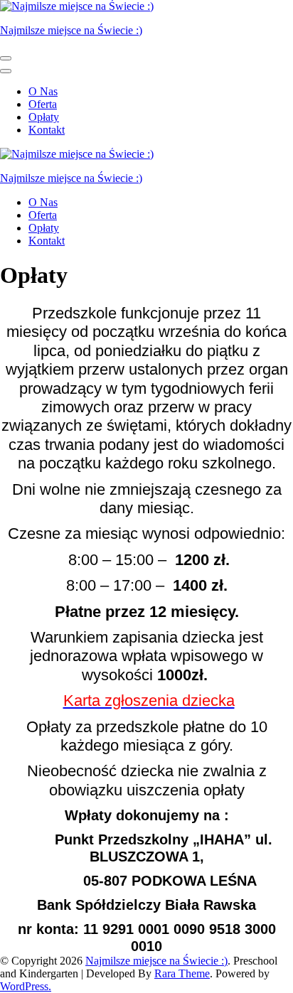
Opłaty (43, 117)
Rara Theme (182, 973)
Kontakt (46, 130)
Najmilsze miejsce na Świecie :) (71, 30)
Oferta (42, 104)
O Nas (43, 91)
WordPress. (25, 986)
